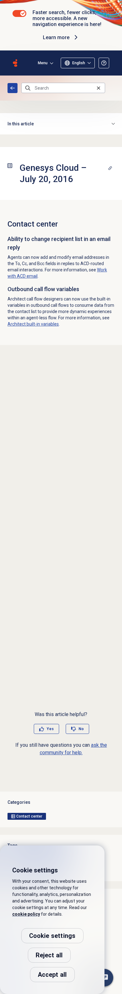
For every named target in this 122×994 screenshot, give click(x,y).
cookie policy (26, 914)
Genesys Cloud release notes (13, 88)
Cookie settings (52, 935)
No (81, 729)
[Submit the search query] (27, 88)
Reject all (49, 955)
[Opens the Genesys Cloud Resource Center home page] (15, 63)
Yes (50, 729)
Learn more (56, 37)
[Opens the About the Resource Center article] (104, 63)
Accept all (52, 974)
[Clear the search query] (98, 88)
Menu (43, 63)
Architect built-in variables (33, 324)
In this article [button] (21, 123)
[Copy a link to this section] (110, 168)
